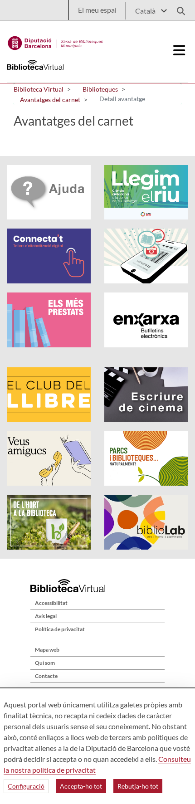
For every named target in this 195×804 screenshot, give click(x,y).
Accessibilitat (51, 602)
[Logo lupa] (178, 8)
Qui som (45, 662)
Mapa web (47, 649)
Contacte (46, 675)
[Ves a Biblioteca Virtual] (55, 41)
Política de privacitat (60, 629)
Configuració (26, 786)
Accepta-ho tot (81, 786)
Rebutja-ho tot (137, 786)
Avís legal (46, 616)
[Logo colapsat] (179, 50)
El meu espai (97, 9)
